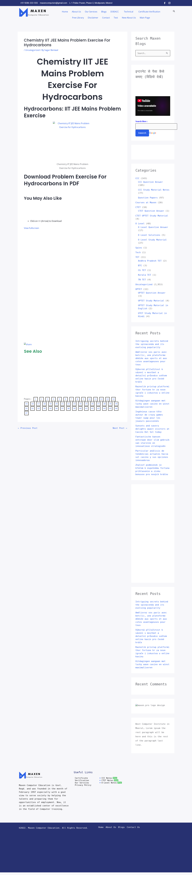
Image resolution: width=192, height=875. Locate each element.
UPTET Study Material (151, 300)
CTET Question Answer (151, 211)
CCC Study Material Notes (153, 190)
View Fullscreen (31, 228)
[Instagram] (169, 3)
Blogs (104, 11)
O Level (140, 223)
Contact (106, 17)
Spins (138, 247)
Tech (138, 252)
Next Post (120, 428)
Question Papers (148, 197)
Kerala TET (144, 275)
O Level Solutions (149, 235)
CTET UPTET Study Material (151, 215)
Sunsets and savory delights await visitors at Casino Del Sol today (152, 428)
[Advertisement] (34, 209)
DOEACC (114, 11)
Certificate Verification (149, 11)
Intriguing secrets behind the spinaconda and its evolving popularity (151, 344)
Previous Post (27, 428)
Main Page (145, 17)
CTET (138, 207)
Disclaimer (93, 17)
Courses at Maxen (145, 202)
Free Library (78, 17)
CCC (137, 178)
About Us (76, 11)
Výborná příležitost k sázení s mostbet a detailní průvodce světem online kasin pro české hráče (151, 375)
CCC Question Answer (150, 182)
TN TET (142, 279)
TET (137, 257)
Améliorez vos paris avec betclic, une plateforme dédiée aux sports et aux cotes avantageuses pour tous (151, 358)
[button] (115, 12)
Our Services (91, 11)
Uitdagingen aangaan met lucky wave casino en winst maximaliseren (152, 403)
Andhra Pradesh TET (150, 261)
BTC (140, 265)
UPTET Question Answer (151, 293)
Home (65, 11)
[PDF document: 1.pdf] (63, 285)
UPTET (138, 289)
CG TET (142, 270)
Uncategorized (32, 50)
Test (116, 17)
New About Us (129, 17)
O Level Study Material (152, 240)
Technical (128, 11)
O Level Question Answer (153, 227)
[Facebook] (165, 3)
